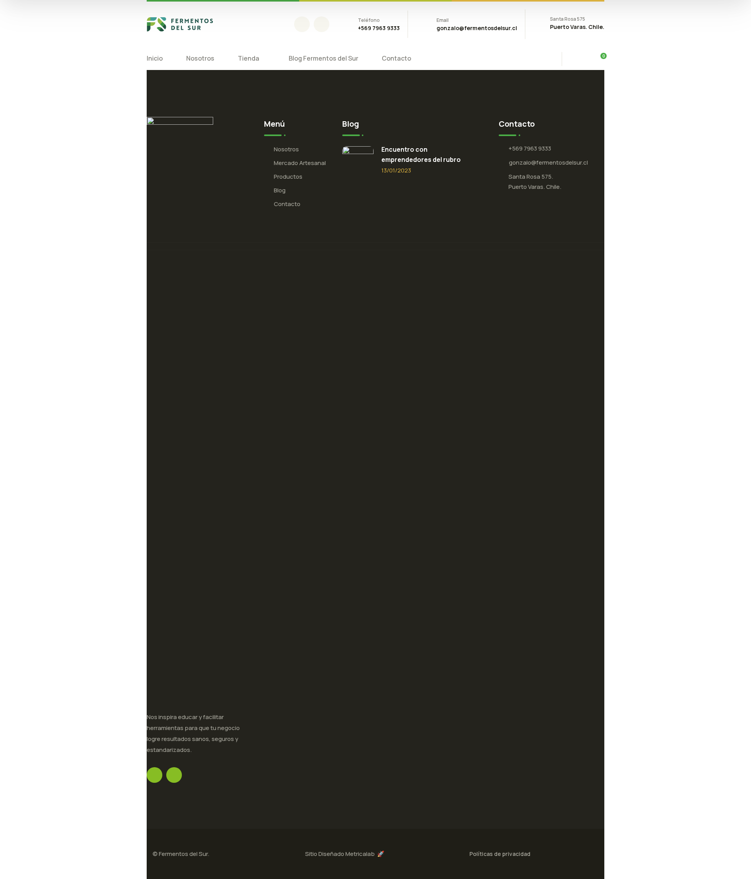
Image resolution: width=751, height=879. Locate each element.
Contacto (287, 204)
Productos (288, 176)
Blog (280, 190)
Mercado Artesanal (300, 163)
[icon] (302, 24)
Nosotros (286, 149)
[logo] (180, 23)
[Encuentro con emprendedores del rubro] (358, 162)
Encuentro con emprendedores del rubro (421, 154)
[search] (578, 60)
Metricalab (361, 854)
